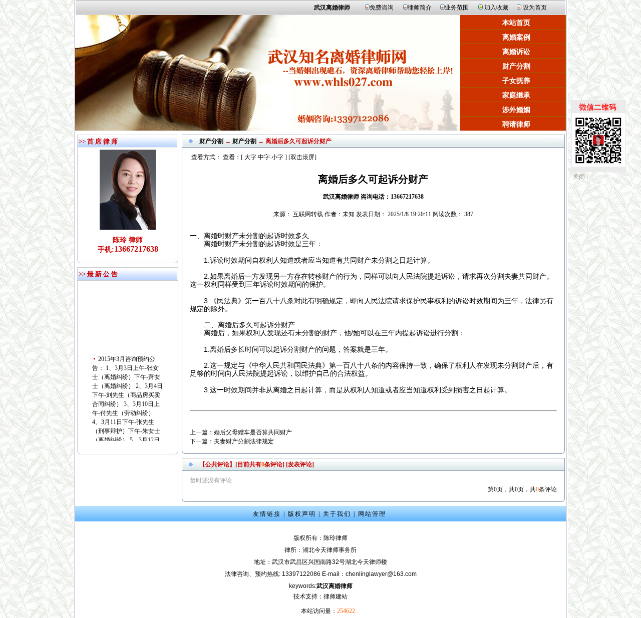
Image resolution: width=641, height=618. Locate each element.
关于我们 (337, 513)
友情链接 (267, 513)
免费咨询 (382, 7)
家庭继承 (516, 95)
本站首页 (516, 23)
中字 (264, 157)
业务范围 (457, 7)
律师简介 (420, 7)
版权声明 (302, 513)
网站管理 (372, 513)
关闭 (579, 176)
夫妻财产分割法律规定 (244, 441)
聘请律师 (516, 124)
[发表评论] (299, 464)
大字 (250, 157)
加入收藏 (496, 7)
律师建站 (336, 596)
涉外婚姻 (516, 110)
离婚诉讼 (516, 52)
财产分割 (516, 66)
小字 (277, 157)
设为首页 (535, 7)
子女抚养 (516, 81)
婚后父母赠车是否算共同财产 (253, 432)
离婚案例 (516, 37)
